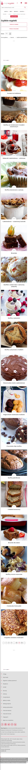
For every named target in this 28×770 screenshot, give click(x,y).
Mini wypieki (21, 17)
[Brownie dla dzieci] (14, 528)
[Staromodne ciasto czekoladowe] (14, 368)
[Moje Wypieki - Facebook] (2, 724)
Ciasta (6, 11)
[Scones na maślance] (14, 78)
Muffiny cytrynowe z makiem (14, 350)
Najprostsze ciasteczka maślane (14, 414)
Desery (4, 14)
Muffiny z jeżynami (14, 318)
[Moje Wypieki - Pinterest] (12, 724)
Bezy (11, 11)
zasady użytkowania (5, 746)
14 (21, 643)
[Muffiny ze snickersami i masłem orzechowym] (14, 110)
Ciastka (22, 11)
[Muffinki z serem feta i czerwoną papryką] (14, 270)
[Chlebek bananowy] (14, 494)
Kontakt (4, 687)
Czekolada (7, 17)
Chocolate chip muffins (14, 446)
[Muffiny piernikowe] (14, 463)
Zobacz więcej (14, 16)
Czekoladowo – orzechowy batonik (14, 221)
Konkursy (5, 694)
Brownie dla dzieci (14, 543)
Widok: (2, 33)
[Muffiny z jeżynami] (14, 303)
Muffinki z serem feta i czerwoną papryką (14, 285)
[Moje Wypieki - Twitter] (8, 724)
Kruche (16, 11)
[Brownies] (14, 238)
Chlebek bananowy (14, 509)
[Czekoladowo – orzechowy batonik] (14, 206)
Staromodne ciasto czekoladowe (14, 383)
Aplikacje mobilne (6, 700)
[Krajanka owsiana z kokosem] (14, 622)
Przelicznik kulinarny (7, 710)
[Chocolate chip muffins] (14, 431)
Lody (9, 14)
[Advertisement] (14, 51)
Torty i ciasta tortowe (19, 14)
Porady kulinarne (6, 697)
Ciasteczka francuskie (14, 606)
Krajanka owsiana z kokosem (14, 637)
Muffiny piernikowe (14, 478)
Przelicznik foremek (7, 713)
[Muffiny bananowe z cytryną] (14, 175)
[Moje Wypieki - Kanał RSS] (15, 724)
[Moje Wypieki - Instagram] (5, 724)
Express (12, 37)
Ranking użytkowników (8, 707)
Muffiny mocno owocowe (14, 574)
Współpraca (5, 683)
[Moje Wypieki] (7, 3)
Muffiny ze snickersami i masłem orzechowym (14, 126)
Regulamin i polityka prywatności (10, 680)
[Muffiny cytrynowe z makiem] (14, 335)
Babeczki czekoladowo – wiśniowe (14, 158)
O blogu (4, 674)
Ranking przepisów (7, 703)
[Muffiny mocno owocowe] (14, 559)
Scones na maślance (14, 93)
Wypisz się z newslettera (8, 720)
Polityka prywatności (21, 745)
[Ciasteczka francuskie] (14, 591)
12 (16, 643)
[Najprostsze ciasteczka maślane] (14, 399)
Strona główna (4, 37)
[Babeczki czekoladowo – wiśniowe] (14, 143)
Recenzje (5, 690)
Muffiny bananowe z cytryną (14, 190)
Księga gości (5, 717)
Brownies (14, 253)
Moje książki (5, 677)
